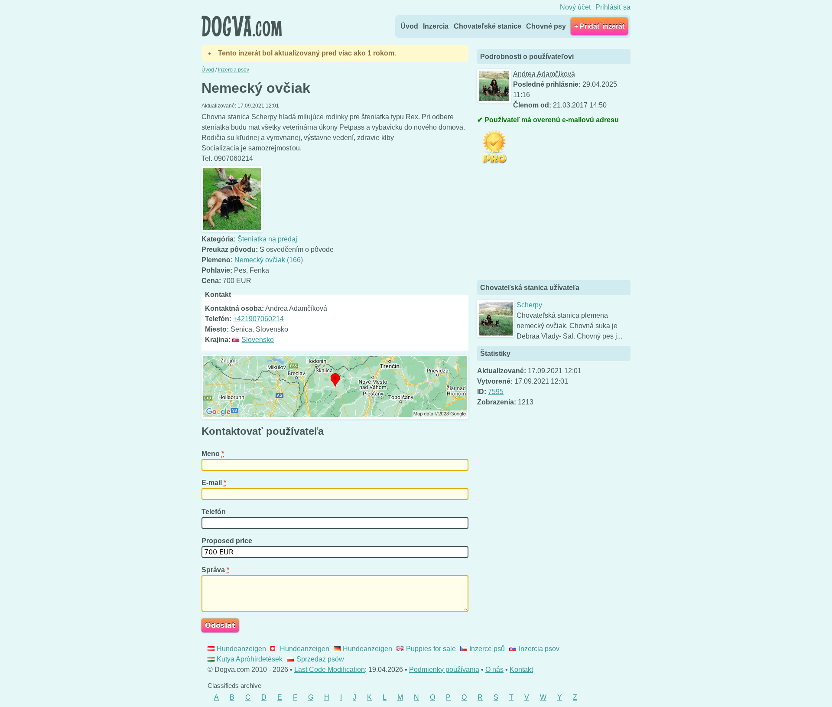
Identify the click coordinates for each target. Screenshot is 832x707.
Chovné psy (546, 26)
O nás (494, 669)
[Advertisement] (542, 223)
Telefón (215, 511)
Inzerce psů (487, 648)
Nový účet (575, 7)
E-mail (214, 482)
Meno (213, 453)
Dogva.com (242, 26)
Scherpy (529, 305)
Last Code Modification (329, 669)
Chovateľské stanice (487, 26)
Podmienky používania (444, 669)
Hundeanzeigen (241, 648)
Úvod (409, 26)
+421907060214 (258, 319)
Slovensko (257, 339)
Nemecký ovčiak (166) (268, 260)
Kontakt (521, 669)
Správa (215, 569)
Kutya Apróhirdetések (250, 659)
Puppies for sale (430, 648)
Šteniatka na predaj (267, 239)
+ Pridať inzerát (599, 26)
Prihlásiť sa (612, 7)
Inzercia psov (539, 648)
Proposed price (228, 540)
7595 (496, 391)
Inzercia (435, 26)
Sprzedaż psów (320, 659)
